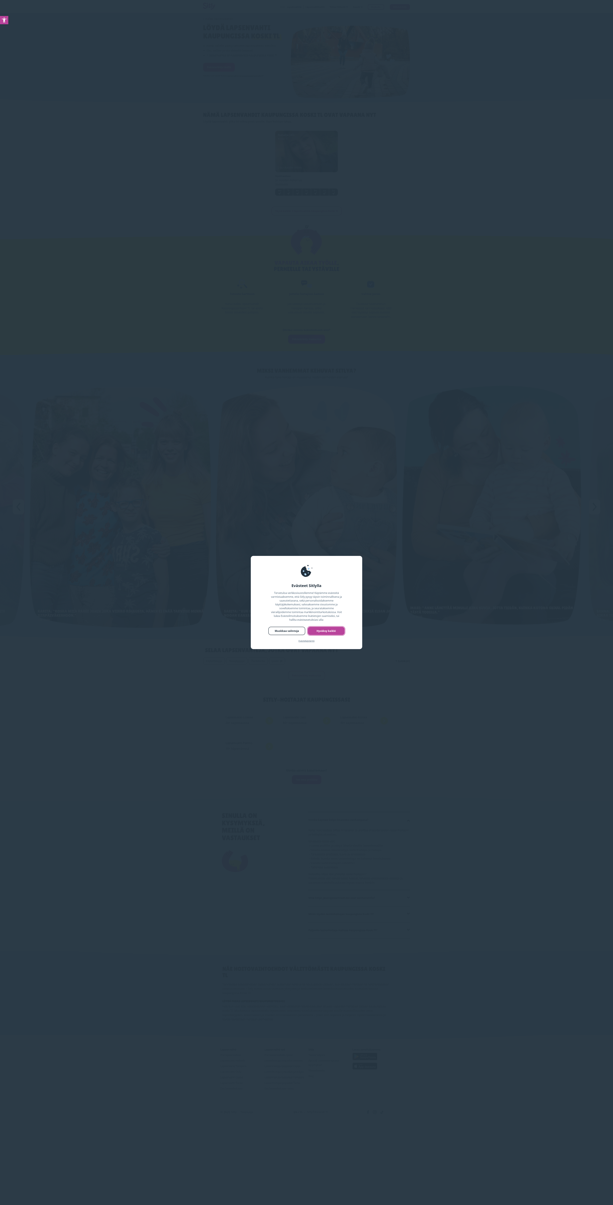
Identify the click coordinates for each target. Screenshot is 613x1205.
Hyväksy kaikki (326, 631)
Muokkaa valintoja (287, 631)
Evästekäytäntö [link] (306, 640)
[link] (4, 20)
